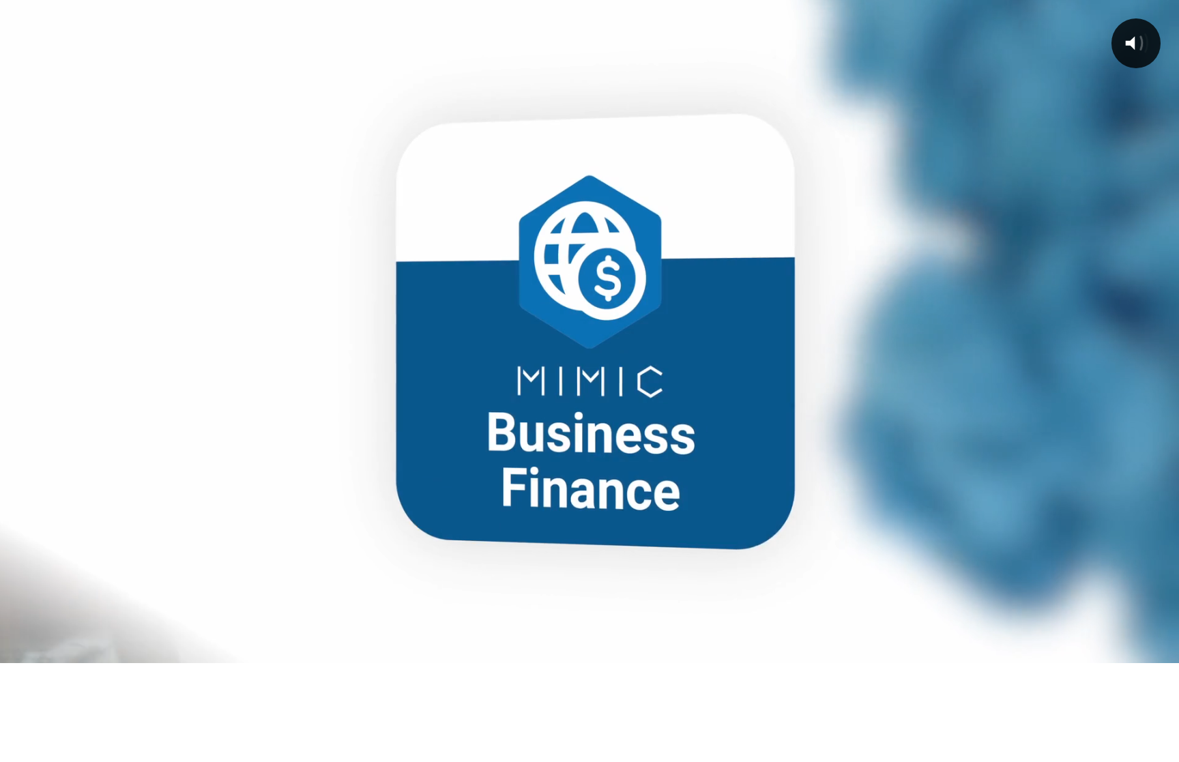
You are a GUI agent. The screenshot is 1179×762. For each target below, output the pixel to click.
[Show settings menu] (1126, 648)
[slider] (573, 648)
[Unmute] (1090, 648)
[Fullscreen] (1161, 648)
